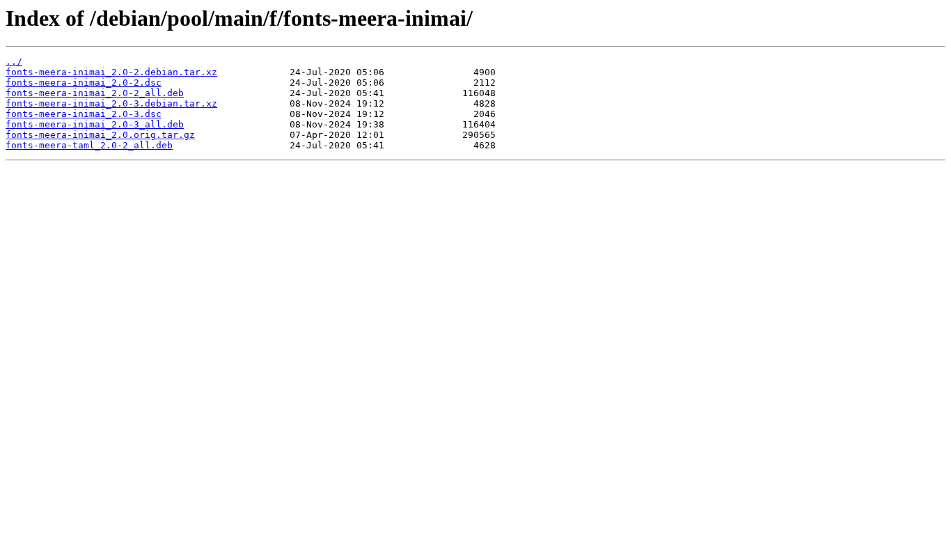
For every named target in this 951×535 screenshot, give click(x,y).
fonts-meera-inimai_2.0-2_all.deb (95, 93)
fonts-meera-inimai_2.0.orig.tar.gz (100, 135)
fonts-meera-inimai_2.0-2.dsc (84, 82)
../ (14, 61)
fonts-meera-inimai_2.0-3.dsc (84, 114)
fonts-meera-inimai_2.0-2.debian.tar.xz (111, 72)
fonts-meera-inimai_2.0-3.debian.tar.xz (111, 103)
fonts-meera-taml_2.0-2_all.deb (89, 145)
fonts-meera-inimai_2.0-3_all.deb (95, 124)
